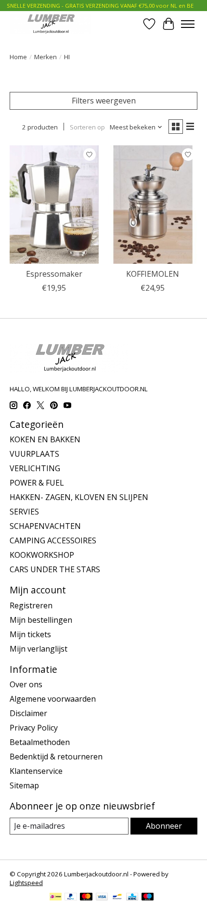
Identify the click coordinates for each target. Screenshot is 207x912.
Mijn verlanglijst (38, 648)
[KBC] (132, 897)
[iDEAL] (56, 897)
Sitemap (24, 785)
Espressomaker (54, 274)
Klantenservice (36, 771)
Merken (45, 56)
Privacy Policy (34, 727)
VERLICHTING (35, 468)
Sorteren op (87, 127)
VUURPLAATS (34, 454)
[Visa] (102, 897)
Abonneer (164, 826)
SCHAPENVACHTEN (45, 526)
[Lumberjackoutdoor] (50, 24)
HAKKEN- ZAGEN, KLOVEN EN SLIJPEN (79, 497)
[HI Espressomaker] (54, 204)
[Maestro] (148, 897)
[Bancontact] (117, 897)
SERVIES (24, 511)
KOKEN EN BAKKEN (45, 439)
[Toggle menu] (187, 24)
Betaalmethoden (40, 742)
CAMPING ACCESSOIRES (53, 540)
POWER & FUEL (37, 482)
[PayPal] (71, 897)
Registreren (31, 605)
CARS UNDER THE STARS (55, 569)
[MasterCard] (86, 897)
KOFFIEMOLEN (152, 274)
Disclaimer (28, 713)
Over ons (26, 684)
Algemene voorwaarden (53, 699)
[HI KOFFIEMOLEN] (152, 204)
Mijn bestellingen (41, 620)
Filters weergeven (104, 100)
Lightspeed (26, 882)
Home (18, 56)
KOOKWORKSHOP (42, 555)
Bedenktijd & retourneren (56, 756)
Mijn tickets (30, 634)
